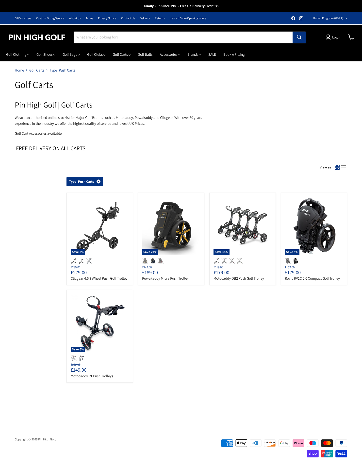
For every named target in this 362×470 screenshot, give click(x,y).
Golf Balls (145, 54)
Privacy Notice (107, 18)
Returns (160, 18)
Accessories (169, 54)
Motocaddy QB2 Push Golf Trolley (239, 278)
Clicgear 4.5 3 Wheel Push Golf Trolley (99, 278)
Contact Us (128, 18)
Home (19, 70)
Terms (89, 18)
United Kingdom (328, 18)
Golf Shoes (44, 54)
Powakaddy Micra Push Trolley (165, 278)
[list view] (344, 167)
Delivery (145, 18)
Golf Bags (70, 54)
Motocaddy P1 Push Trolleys (92, 376)
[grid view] (337, 167)
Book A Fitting (234, 54)
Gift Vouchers (23, 18)
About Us (75, 18)
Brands (193, 54)
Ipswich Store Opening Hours (188, 18)
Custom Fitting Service (50, 18)
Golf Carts (121, 54)
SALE (212, 54)
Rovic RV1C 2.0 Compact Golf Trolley (312, 278)
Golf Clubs (95, 54)
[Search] (299, 37)
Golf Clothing (16, 54)
